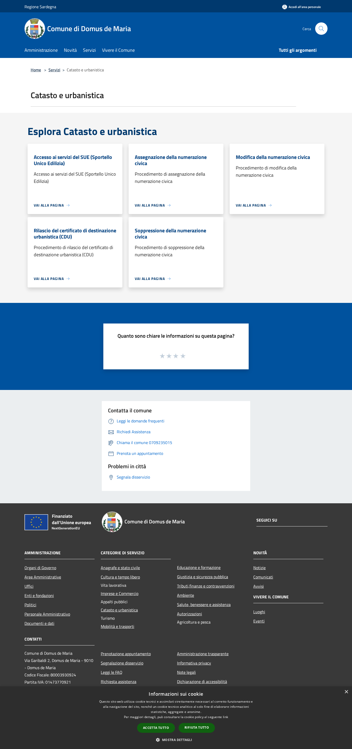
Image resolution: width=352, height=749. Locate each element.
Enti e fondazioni (39, 595)
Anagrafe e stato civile (120, 568)
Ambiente (185, 595)
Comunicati (263, 577)
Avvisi (258, 586)
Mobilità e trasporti (117, 626)
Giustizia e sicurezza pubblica (202, 577)
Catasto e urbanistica (119, 610)
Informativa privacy (194, 663)
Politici (30, 605)
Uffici (28, 586)
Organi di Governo (40, 568)
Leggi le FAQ (111, 672)
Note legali (186, 672)
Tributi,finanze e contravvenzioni (205, 586)
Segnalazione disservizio (122, 663)
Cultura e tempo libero (120, 577)
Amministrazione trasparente (203, 654)
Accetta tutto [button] (156, 728)
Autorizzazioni (189, 614)
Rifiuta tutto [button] (197, 727)
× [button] (346, 692)
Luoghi (259, 612)
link (225, 717)
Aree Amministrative (42, 577)
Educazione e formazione (199, 567)
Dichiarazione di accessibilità (202, 681)
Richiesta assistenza (118, 681)
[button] (176, 740)
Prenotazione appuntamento (126, 654)
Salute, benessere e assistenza (204, 604)
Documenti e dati (39, 623)
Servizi (54, 70)
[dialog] (176, 717)
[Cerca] (321, 28)
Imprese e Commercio (119, 593)
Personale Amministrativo (47, 614)
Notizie (259, 568)
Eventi (259, 621)
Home (36, 70)
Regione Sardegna (40, 7)
